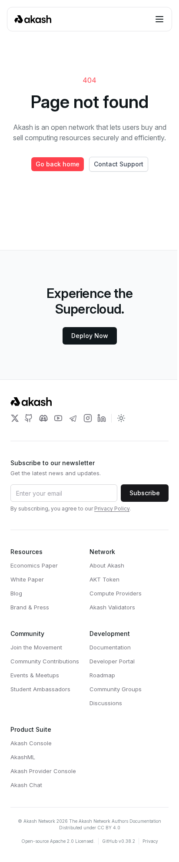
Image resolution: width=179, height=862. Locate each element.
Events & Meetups (34, 675)
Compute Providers (116, 593)
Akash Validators (112, 607)
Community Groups (116, 689)
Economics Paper (34, 565)
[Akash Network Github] (28, 418)
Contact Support (118, 164)
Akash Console (31, 743)
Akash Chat (26, 784)
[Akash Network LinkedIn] (101, 418)
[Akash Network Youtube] (58, 418)
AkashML (22, 757)
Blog (16, 593)
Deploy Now (89, 335)
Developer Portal (112, 661)
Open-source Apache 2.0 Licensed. (58, 841)
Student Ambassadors (40, 689)
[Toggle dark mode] (121, 418)
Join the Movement (36, 647)
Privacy (150, 841)
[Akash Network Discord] (43, 418)
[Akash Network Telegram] (73, 418)
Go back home (58, 164)
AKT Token (104, 579)
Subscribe (144, 493)
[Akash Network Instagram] (87, 418)
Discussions (106, 703)
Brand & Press (29, 607)
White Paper (27, 579)
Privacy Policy (111, 508)
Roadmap (102, 675)
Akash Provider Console (43, 770)
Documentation (110, 647)
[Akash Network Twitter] (14, 418)
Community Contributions (44, 661)
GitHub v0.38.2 (118, 841)
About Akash (107, 565)
